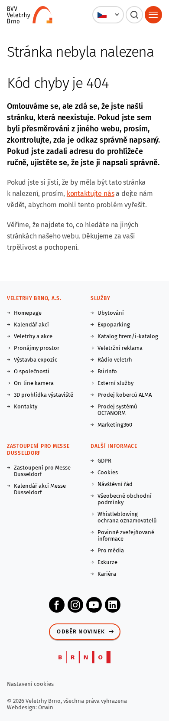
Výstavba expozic (35, 359)
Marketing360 (115, 424)
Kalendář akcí (31, 324)
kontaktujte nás (90, 193)
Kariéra (107, 574)
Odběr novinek (81, 631)
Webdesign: (22, 707)
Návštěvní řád (115, 484)
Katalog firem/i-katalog (128, 336)
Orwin (45, 707)
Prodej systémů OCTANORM (117, 409)
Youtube (94, 605)
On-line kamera (34, 383)
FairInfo (107, 371)
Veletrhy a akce (33, 336)
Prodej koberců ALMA (125, 394)
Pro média (111, 550)
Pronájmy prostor (36, 348)
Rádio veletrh (115, 359)
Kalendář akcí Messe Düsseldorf (40, 489)
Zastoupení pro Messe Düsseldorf (42, 470)
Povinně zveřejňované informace (126, 535)
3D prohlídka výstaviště (43, 394)
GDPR (104, 460)
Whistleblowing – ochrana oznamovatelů (127, 517)
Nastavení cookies (30, 684)
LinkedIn (112, 605)
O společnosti (31, 371)
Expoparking (114, 324)
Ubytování (111, 313)
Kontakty (25, 406)
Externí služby (115, 383)
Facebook (57, 605)
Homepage (28, 313)
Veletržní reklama (120, 348)
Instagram (75, 605)
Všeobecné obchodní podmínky (125, 499)
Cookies (108, 472)
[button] (108, 14)
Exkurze (107, 562)
